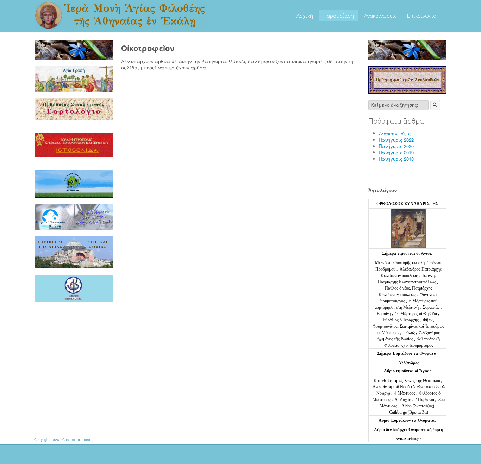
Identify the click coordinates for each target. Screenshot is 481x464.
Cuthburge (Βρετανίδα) (408, 412)
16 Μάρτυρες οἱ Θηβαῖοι (416, 313)
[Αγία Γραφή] (74, 78)
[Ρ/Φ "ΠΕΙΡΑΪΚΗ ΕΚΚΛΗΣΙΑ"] (74, 216)
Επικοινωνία (421, 15)
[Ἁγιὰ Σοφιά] (74, 251)
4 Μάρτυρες (405, 393)
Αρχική (304, 15)
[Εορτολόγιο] (74, 108)
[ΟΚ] (435, 105)
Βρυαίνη (384, 313)
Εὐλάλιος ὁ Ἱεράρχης (401, 319)
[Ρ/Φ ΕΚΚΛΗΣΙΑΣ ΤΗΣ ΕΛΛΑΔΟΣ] (74, 183)
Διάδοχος (403, 399)
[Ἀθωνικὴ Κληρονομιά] (74, 287)
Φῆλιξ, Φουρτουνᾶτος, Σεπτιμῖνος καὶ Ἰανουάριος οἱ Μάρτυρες (408, 326)
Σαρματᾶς (432, 307)
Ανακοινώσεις (380, 15)
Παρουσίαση (338, 15)
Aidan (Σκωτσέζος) (417, 405)
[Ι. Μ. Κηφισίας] (74, 144)
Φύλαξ (410, 332)
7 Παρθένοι (424, 399)
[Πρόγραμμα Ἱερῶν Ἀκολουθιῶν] (407, 79)
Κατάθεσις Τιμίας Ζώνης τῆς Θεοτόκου (407, 380)
